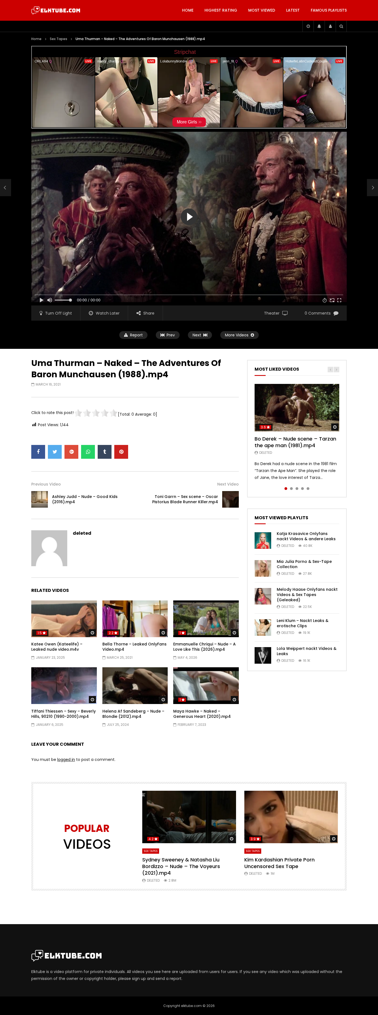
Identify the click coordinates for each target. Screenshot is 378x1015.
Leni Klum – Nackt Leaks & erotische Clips (302, 623)
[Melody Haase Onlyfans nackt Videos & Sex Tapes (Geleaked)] (263, 596)
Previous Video (46, 484)
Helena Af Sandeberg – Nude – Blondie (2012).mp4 (133, 713)
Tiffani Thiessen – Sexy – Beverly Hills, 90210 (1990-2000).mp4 (63, 713)
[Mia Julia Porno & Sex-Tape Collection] (263, 568)
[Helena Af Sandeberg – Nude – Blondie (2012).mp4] (135, 685)
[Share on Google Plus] (71, 452)
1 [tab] (285, 488)
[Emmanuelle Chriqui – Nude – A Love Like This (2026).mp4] (206, 618)
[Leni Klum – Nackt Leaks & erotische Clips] (263, 627)
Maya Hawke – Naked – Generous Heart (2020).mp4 (202, 713)
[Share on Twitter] (55, 452)
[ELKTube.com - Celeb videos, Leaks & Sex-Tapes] (55, 10)
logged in (66, 759)
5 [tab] (308, 488)
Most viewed (261, 10)
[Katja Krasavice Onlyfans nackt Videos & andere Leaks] (263, 540)
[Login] (330, 26)
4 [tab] (302, 488)
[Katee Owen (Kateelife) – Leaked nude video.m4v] (64, 618)
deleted (82, 533)
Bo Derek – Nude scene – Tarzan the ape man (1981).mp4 (295, 442)
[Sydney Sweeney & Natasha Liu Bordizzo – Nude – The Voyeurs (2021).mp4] (189, 817)
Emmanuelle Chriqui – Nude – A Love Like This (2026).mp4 (204, 646)
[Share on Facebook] (38, 452)
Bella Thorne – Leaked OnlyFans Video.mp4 (134, 646)
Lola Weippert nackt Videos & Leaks (306, 651)
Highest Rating (220, 10)
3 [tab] (297, 488)
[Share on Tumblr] (105, 452)
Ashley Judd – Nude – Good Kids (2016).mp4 (85, 499)
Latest (293, 10)
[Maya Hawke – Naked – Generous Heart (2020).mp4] (206, 685)
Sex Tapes (58, 38)
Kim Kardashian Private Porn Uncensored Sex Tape (279, 863)
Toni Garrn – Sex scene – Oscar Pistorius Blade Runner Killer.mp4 (185, 499)
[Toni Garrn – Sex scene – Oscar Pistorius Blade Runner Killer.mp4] (230, 499)
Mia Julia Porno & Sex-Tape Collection (304, 564)
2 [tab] (291, 488)
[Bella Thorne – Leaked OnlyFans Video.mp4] (135, 618)
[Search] (341, 26)
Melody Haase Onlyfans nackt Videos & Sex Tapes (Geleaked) (307, 595)
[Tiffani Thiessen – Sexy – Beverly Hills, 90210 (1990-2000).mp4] (64, 685)
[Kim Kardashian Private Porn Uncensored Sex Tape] (291, 817)
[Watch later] (308, 26)
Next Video (228, 484)
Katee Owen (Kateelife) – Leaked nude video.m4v (56, 646)
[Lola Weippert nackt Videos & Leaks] (263, 655)
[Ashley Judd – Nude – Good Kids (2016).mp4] (5, 187)
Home (187, 10)
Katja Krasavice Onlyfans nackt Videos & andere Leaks (306, 536)
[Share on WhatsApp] (88, 452)
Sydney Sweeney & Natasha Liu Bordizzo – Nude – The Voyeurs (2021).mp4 (181, 866)
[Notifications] (319, 26)
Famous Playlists (329, 10)
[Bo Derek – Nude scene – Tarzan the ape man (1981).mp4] (297, 407)
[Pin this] (121, 452)
